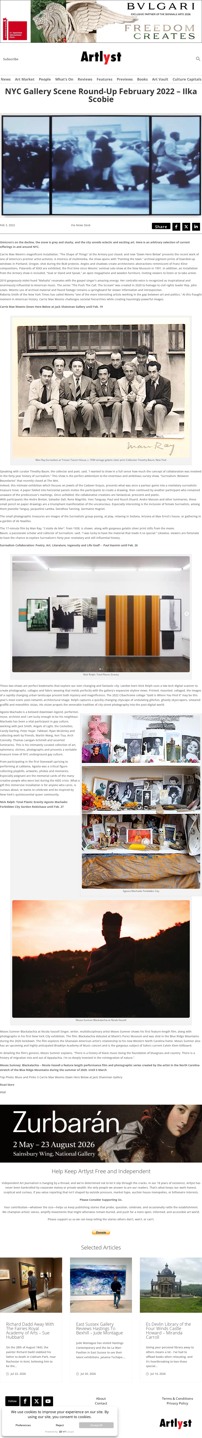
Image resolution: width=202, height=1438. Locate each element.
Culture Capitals (187, 80)
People (45, 80)
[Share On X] (186, 227)
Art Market (25, 80)
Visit (3, 1092)
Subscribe (10, 59)
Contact (101, 1403)
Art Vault (160, 80)
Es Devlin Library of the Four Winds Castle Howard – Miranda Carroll (168, 1330)
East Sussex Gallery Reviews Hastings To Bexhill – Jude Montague (99, 1328)
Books (142, 80)
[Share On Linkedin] (196, 227)
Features (104, 80)
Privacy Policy (177, 1403)
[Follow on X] (37, 1401)
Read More (7, 1085)
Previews (125, 80)
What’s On (64, 80)
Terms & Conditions (177, 1398)
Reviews (85, 80)
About (101, 1398)
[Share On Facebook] (176, 227)
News (6, 80)
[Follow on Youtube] (48, 1401)
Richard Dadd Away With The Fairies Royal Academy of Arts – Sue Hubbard (30, 1330)
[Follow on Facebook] (25, 1401)
